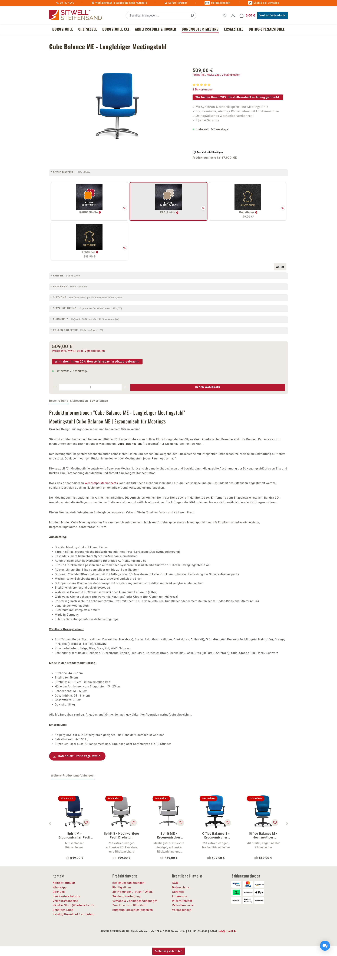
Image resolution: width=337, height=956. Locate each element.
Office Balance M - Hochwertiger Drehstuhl (263, 835)
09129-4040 (67, 2)
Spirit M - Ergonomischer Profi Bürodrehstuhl (74, 835)
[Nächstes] (287, 823)
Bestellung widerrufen (168, 951)
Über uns (59, 891)
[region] (117, 106)
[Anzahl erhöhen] (125, 387)
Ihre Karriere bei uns (66, 896)
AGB (175, 883)
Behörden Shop (63, 910)
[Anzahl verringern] (55, 387)
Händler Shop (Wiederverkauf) (73, 905)
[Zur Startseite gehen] (75, 15)
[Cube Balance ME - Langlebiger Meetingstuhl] (117, 106)
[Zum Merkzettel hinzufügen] (86, 822)
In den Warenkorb (207, 387)
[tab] (58, 401)
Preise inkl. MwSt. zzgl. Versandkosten (216, 74)
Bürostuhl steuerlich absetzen (132, 910)
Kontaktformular (64, 883)
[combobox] (157, 15)
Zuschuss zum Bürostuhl (129, 905)
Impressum (179, 896)
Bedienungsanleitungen (128, 883)
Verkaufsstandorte (272, 15)
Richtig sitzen (121, 887)
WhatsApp (60, 887)
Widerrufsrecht (182, 901)
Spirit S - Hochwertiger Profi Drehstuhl (121, 835)
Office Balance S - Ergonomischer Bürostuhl (216, 835)
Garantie (178, 891)
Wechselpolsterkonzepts (101, 483)
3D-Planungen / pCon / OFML (132, 891)
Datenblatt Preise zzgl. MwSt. (79, 756)
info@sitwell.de (227, 931)
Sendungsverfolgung (126, 896)
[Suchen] (192, 15)
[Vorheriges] (50, 823)
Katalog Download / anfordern (73, 914)
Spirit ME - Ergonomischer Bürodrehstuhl (168, 835)
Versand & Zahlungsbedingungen (135, 901)
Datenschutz (180, 887)
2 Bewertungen (203, 89)
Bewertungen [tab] (99, 400)
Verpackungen (181, 910)
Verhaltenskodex (183, 905)
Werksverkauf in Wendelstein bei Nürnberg (121, 2)
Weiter (280, 266)
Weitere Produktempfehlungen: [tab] (73, 775)
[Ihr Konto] (233, 15)
